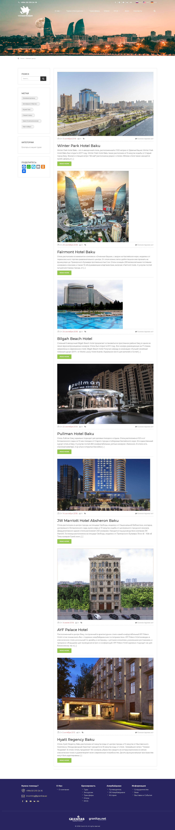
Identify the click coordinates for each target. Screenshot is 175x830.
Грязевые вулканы (29, 98)
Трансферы (94, 11)
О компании (64, 790)
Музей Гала (26, 109)
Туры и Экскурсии (74, 11)
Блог (127, 11)
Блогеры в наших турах (31, 147)
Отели (106, 11)
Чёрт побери (27, 126)
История (112, 795)
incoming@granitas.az (36, 796)
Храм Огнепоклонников (30, 121)
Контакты (137, 11)
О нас (57, 11)
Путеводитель (115, 790)
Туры (86, 790)
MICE (116, 11)
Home (22, 58)
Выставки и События (143, 795)
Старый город (27, 115)
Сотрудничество (141, 790)
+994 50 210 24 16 (34, 791)
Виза (136, 792)
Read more (64, 164)
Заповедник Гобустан (30, 104)
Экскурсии (88, 792)
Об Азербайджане (117, 792)
